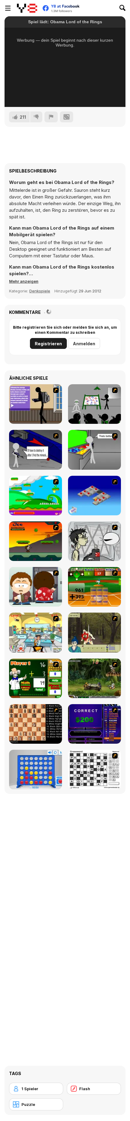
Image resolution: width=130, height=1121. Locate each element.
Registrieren (48, 343)
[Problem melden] (51, 116)
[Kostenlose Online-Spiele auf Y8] (27, 8)
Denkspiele (39, 290)
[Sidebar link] (8, 8)
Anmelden (84, 343)
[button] (23, 281)
